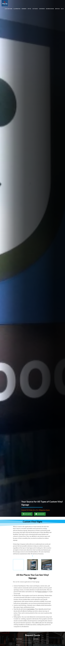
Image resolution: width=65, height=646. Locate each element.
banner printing (42, 591)
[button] (27, 514)
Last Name (35, 639)
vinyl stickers (31, 609)
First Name (19, 639)
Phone (18, 645)
